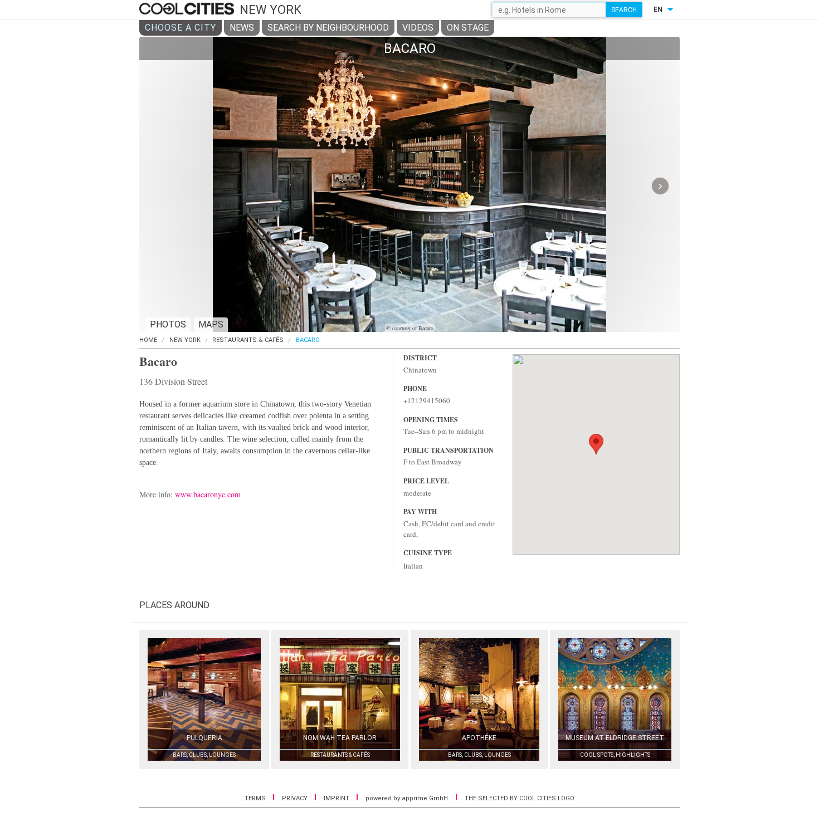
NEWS (242, 27)
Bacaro (308, 340)
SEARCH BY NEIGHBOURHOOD (328, 27)
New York (185, 340)
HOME (148, 340)
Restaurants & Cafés (248, 340)
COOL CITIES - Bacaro (188, 9)
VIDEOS (417, 27)
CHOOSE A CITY (180, 27)
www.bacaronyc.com (208, 494)
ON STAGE (468, 27)
